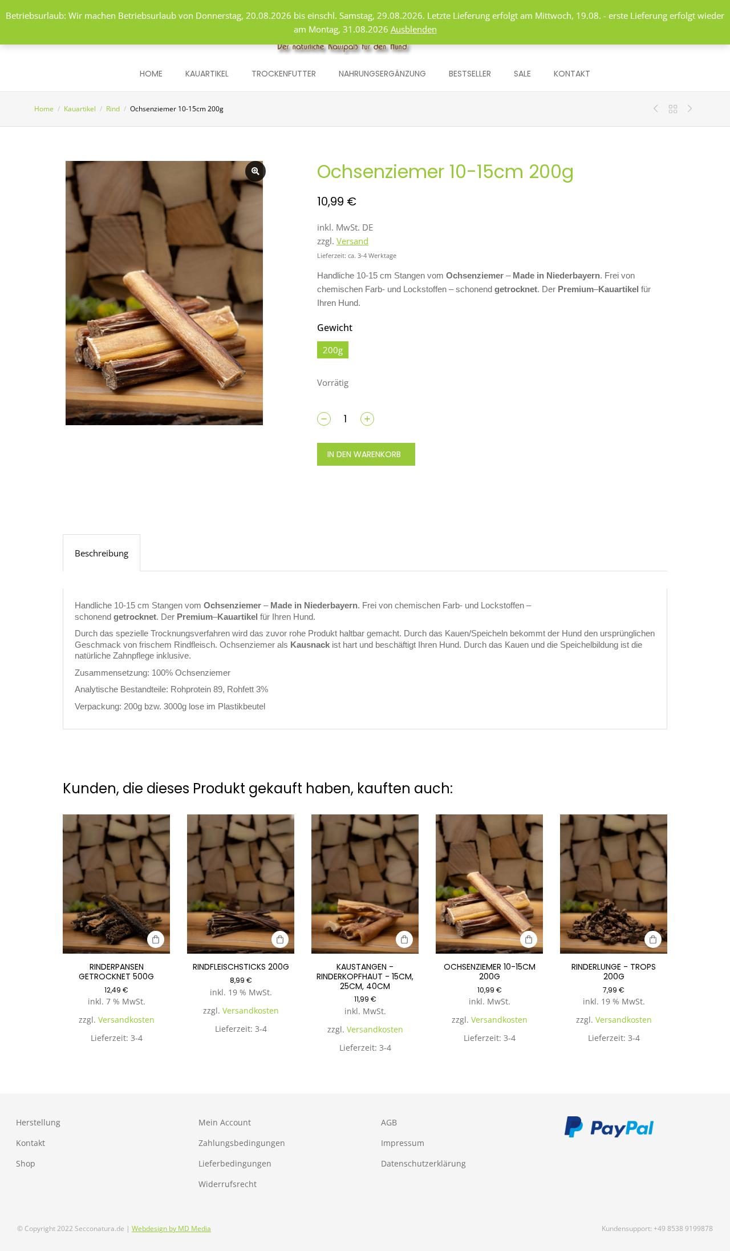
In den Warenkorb (364, 454)
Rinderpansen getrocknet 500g (116, 971)
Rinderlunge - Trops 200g (613, 971)
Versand (352, 241)
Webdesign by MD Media (171, 1228)
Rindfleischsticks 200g (241, 966)
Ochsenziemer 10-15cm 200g (490, 971)
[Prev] (658, 109)
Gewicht (334, 327)
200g (333, 350)
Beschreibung (101, 553)
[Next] (687, 109)
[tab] (101, 552)
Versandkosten (126, 1020)
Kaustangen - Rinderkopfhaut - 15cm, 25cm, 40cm (365, 976)
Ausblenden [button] (414, 29)
